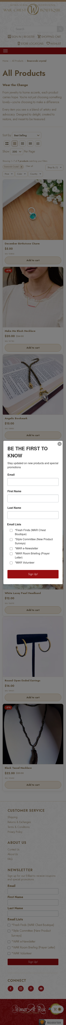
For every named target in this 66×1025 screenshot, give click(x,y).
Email (11, 474)
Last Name (14, 507)
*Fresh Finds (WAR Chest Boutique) (30, 532)
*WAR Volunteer (24, 562)
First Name (14, 491)
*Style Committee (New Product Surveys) (34, 541)
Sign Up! (33, 574)
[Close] (60, 444)
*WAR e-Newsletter (26, 548)
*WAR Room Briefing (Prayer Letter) (32, 555)
